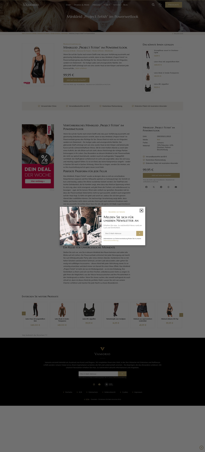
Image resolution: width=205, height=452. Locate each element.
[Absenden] (139, 233)
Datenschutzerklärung (111, 240)
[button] (141, 210)
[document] (102, 226)
